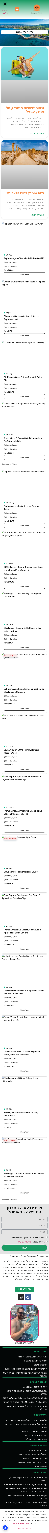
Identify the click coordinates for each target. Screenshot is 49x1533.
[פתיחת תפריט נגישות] (5, 1527)
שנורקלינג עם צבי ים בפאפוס (34, 1431)
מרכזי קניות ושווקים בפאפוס (35, 1458)
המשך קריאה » (37, 134)
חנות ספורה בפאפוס (38, 1450)
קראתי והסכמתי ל (31, 1241)
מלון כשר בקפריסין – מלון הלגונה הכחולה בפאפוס (26, 1420)
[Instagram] (21, 1297)
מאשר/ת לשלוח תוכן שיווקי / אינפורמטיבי (28, 1237)
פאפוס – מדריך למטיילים (36, 1439)
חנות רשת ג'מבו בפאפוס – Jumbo (32, 1357)
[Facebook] (28, 1297)
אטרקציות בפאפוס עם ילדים (35, 1435)
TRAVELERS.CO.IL (21, 1524)
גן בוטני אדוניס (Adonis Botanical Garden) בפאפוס (25, 1398)
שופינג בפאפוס (40, 1466)
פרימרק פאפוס (40, 1365)
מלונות (5, 13)
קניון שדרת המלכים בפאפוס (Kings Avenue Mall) (26, 1369)
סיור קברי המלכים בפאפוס (35, 1361)
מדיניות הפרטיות (24, 1241)
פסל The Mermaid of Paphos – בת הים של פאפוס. (25, 1402)
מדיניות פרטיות (24, 1528)
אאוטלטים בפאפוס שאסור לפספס (32, 1454)
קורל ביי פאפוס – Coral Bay (35, 1387)
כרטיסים (5, 10)
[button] (17, 9)
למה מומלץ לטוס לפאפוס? (25, 193)
